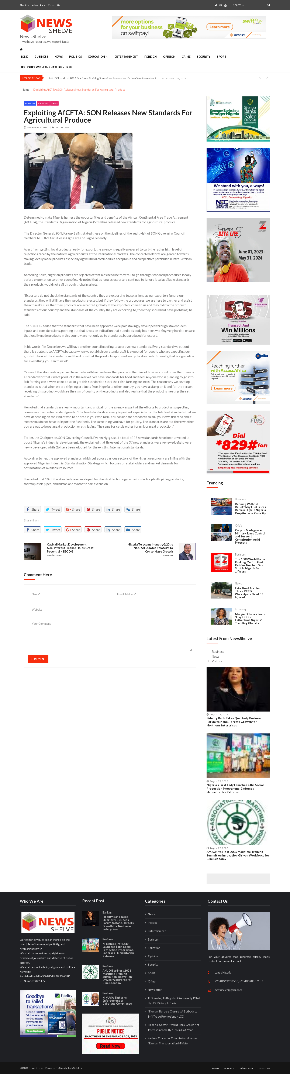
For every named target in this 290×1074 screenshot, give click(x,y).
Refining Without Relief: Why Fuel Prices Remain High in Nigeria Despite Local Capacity (250, 509)
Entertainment (126, 56)
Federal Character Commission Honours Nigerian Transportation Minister (172, 1041)
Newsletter (155, 989)
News (59, 56)
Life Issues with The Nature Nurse (46, 67)
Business (41, 56)
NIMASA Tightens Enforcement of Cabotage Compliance (117, 1000)
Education (96, 56)
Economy (43, 103)
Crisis (238, 525)
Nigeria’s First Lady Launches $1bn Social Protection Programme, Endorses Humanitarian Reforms (235, 788)
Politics (75, 56)
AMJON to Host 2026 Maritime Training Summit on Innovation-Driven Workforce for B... (103, 78)
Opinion (169, 56)
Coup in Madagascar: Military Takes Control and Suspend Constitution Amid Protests (250, 536)
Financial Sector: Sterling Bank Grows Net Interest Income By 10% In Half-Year (173, 1027)
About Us (25, 5)
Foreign (150, 56)
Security (203, 56)
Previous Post (54, 555)
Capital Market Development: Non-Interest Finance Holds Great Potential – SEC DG (70, 548)
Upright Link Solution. (71, 1068)
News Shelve (33, 36)
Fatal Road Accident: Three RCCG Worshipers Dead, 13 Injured (249, 593)
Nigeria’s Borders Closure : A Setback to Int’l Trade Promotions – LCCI (172, 1014)
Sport (221, 56)
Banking (107, 912)
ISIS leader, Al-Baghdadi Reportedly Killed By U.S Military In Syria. (174, 1001)
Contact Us (54, 5)
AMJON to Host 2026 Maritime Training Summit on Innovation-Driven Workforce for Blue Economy (238, 855)
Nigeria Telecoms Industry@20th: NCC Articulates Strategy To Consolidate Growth (150, 548)
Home (24, 56)
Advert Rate (38, 5)
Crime (186, 56)
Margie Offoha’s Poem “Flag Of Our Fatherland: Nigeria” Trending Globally (250, 619)
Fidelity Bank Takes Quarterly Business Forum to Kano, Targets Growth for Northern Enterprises (234, 721)
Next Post (168, 555)
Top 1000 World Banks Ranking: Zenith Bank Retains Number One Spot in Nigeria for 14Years (250, 565)
